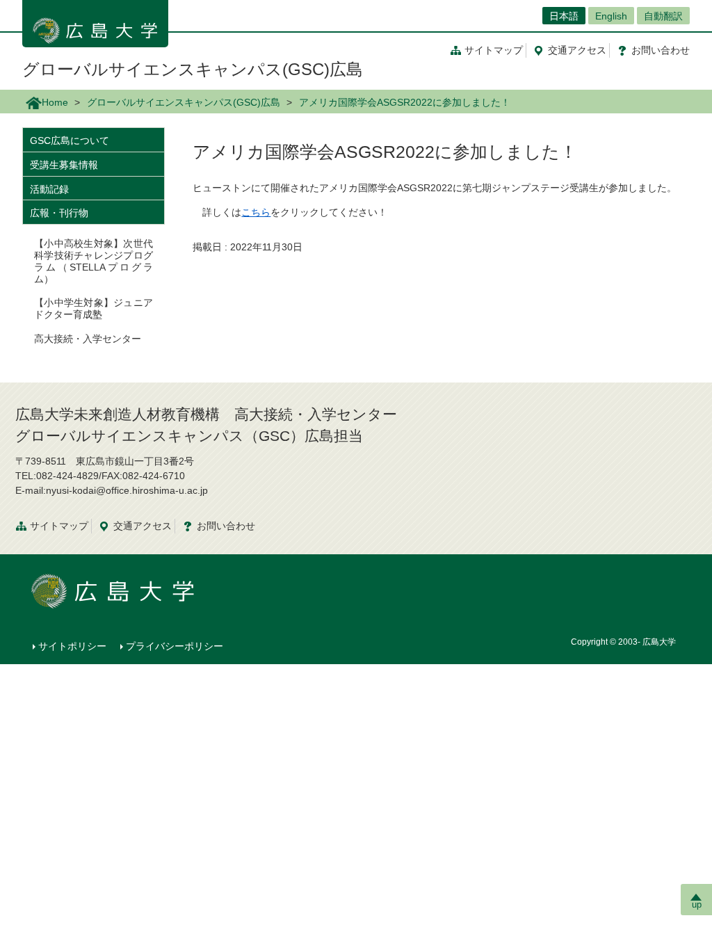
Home (55, 102)
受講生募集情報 (64, 164)
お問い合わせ (226, 525)
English (611, 16)
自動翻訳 (663, 16)
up (697, 904)
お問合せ (660, 50)
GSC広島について (69, 140)
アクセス (577, 50)
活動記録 (49, 189)
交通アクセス (142, 525)
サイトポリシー (72, 646)
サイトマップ (493, 50)
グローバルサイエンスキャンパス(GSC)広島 (192, 69)
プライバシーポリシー (174, 646)
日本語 (563, 16)
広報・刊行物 (59, 212)
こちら (255, 212)
